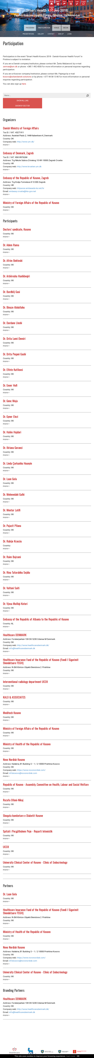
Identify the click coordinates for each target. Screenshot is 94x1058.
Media (65, 28)
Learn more (70, 1056)
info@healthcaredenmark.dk (22, 648)
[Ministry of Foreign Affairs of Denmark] (79, 1051)
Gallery (41, 34)
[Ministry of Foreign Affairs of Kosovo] (47, 1051)
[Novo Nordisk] (30, 1051)
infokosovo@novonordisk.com (23, 773)
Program (30, 28)
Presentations (28, 34)
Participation (44, 28)
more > (6, 144)
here (24, 84)
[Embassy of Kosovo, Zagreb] (63, 1051)
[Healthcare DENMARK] (14, 1051)
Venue (56, 28)
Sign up (61, 34)
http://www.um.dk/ (25, 141)
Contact (51, 34)
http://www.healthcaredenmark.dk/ (33, 645)
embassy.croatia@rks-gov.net (22, 191)
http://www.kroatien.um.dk (29, 166)
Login (69, 34)
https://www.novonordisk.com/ (31, 770)
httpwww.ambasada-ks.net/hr (30, 188)
